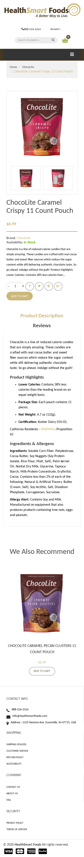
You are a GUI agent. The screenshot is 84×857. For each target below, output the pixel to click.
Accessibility (14, 764)
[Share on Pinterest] (48, 286)
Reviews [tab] (42, 326)
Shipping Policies (16, 744)
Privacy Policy (14, 823)
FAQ (8, 800)
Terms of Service (16, 829)
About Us (12, 793)
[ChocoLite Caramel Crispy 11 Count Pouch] (26, 178)
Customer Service (17, 751)
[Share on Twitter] (39, 286)
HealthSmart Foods (28, 844)
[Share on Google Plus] (58, 286)
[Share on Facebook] (29, 286)
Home (13, 67)
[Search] (53, 40)
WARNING (48, 429)
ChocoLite (28, 67)
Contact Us (13, 787)
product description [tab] (41, 316)
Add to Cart (42, 671)
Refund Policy (14, 757)
